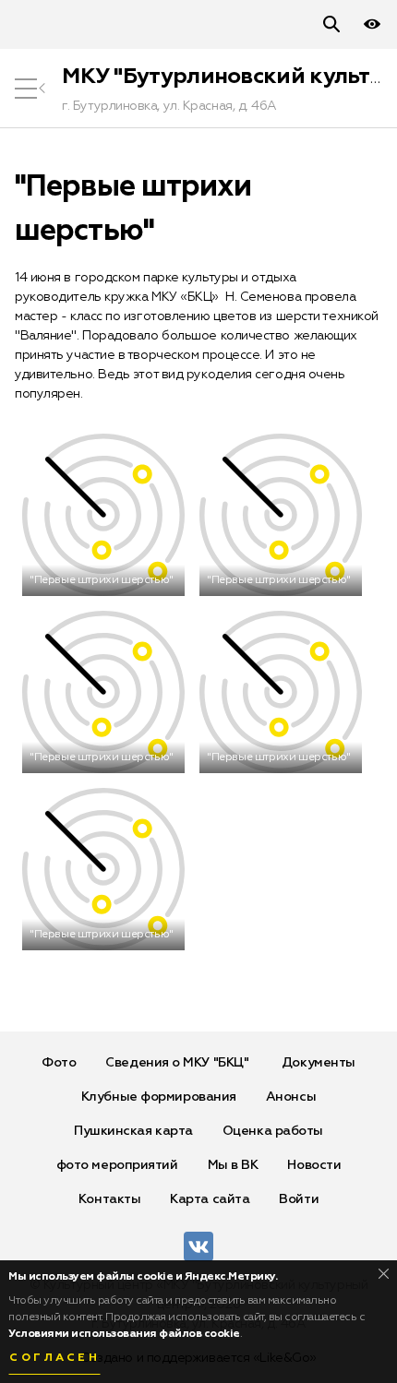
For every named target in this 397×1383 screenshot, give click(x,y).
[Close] (384, 1274)
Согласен (54, 1358)
